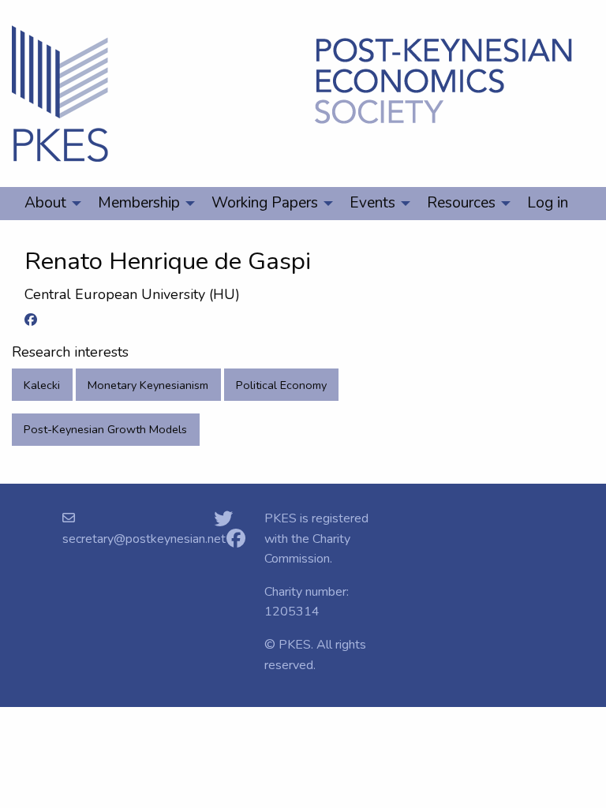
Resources (461, 203)
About (45, 203)
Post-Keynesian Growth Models (105, 429)
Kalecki (42, 385)
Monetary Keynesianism (148, 385)
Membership (139, 203)
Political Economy (281, 385)
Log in (547, 203)
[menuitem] (48, 203)
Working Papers (264, 203)
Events (372, 203)
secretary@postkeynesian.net (144, 539)
